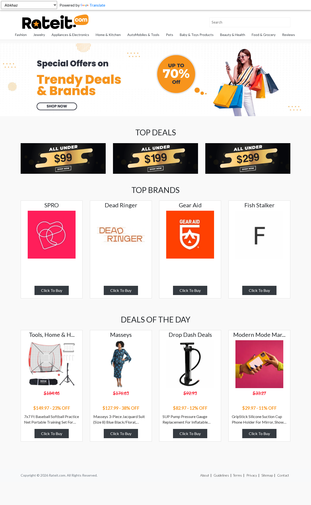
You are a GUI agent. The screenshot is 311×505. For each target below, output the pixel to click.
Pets (169, 35)
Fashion (21, 35)
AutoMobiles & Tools (143, 35)
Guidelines (221, 475)
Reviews (288, 35)
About (204, 475)
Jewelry (39, 35)
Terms (237, 475)
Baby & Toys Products (197, 35)
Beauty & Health (232, 35)
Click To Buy (51, 290)
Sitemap (267, 475)
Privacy (251, 475)
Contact (283, 475)
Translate (97, 5)
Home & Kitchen (108, 35)
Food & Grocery (264, 35)
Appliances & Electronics (70, 35)
